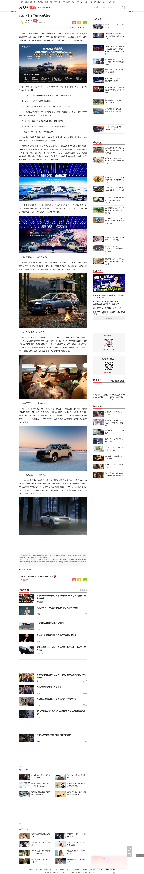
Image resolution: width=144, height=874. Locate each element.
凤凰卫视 (40, 2)
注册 (110, 2)
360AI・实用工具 (78, 27)
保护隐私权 (77, 869)
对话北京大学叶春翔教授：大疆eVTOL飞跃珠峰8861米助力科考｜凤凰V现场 (108, 302)
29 (86, 705)
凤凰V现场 (98, 271)
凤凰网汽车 (28, 20)
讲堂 (112, 381)
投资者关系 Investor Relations (48, 869)
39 (86, 741)
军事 (77, 2)
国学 (95, 2)
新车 (43, 7)
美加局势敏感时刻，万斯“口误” (50, 686)
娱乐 (51, 2)
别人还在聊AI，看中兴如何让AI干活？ (107, 308)
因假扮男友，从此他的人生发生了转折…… (100, 396)
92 (86, 717)
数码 (99, 2)
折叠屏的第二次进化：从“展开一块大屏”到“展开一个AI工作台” (109, 313)
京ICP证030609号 (110, 869)
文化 (82, 2)
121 (86, 641)
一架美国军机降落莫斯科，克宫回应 (52, 623)
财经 (46, 2)
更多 (104, 2)
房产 (68, 2)
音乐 (116, 381)
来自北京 (35, 23)
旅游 (86, 2)
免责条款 (85, 869)
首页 (22, 2)
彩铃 (119, 381)
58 (86, 693)
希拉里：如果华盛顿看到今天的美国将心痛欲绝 (56, 635)
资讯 (26, 2)
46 (86, 681)
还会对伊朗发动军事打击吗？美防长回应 (54, 735)
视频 (30, 2)
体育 (55, 2)
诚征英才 (69, 869)
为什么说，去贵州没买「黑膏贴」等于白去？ (36, 576)
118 (86, 629)
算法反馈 (84, 590)
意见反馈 (92, 869)
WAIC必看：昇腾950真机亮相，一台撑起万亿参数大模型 (108, 296)
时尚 (60, 2)
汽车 (64, 2)
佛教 (90, 2)
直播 (35, 2)
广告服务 (61, 869)
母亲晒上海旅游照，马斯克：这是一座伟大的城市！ (58, 699)
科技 (73, 2)
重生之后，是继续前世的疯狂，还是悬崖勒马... (117, 397)
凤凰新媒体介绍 (32, 869)
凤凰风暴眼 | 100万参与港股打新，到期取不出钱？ (58, 607)
